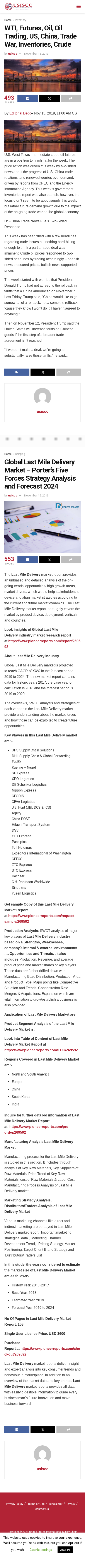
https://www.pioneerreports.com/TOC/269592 (41, 1050)
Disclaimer (55, 1503)
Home (8, 20)
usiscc (12, 53)
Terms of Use (36, 1503)
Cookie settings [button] (41, 1550)
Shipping (20, 454)
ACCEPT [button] (65, 1549)
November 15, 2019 (36, 53)
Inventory (20, 20)
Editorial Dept (20, 113)
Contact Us (42, 1509)
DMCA (71, 1503)
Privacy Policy (14, 1503)
